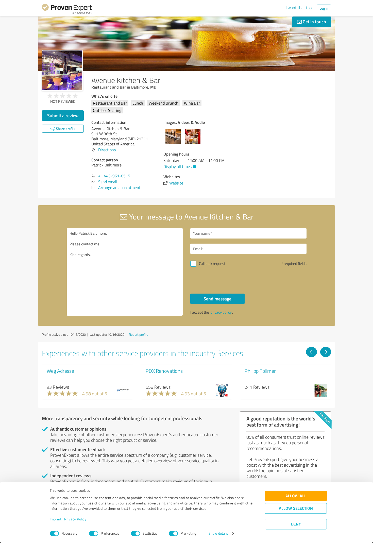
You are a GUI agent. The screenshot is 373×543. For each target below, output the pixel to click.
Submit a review (63, 115)
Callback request (212, 263)
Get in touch (314, 21)
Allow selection (296, 508)
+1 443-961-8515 (114, 176)
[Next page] (325, 352)
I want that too (299, 7)
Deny (296, 524)
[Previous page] (311, 352)
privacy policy (221, 312)
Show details (218, 533)
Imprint (56, 519)
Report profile (138, 334)
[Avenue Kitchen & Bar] (62, 70)
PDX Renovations (164, 370)
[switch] (93, 533)
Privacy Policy (75, 519)
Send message (217, 298)
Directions (107, 149)
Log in (323, 8)
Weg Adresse (60, 370)
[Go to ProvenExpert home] (67, 9)
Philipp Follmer (260, 370)
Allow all (295, 496)
